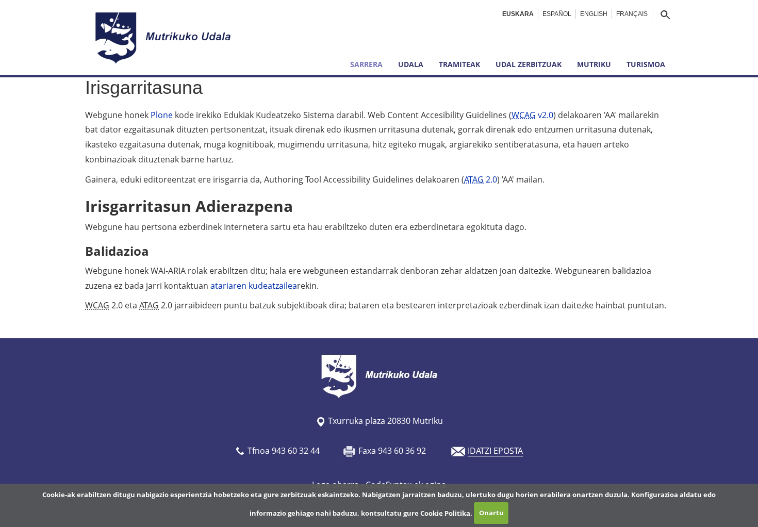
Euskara (518, 14)
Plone (162, 115)
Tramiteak (459, 64)
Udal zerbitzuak (529, 64)
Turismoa (646, 64)
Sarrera (366, 64)
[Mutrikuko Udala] (164, 37)
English (593, 14)
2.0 (480, 179)
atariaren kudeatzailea (253, 285)
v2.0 (532, 115)
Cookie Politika (445, 512)
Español (556, 14)
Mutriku (594, 64)
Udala (410, 64)
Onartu (491, 512)
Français (632, 14)
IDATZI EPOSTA (495, 450)
